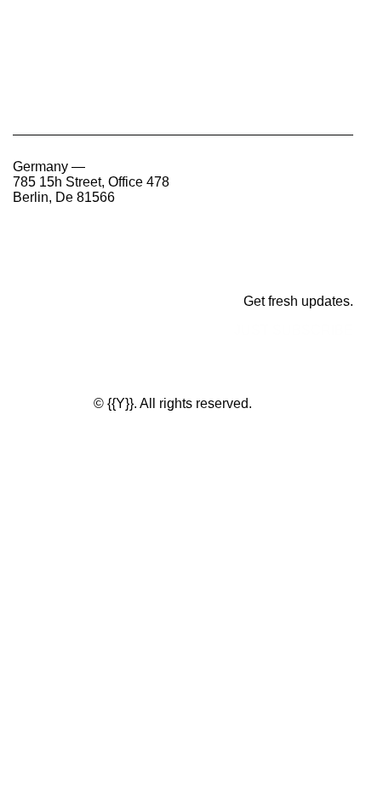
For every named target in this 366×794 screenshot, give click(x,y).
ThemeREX (51, 403)
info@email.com (73, 263)
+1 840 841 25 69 (65, 234)
